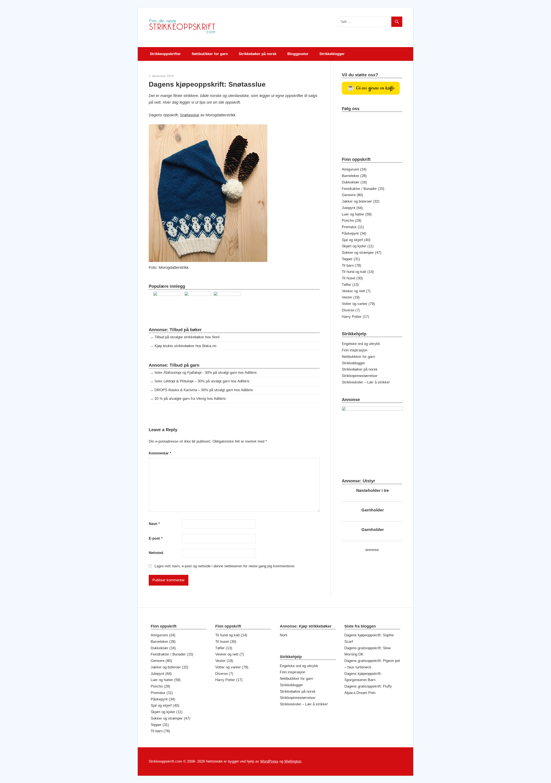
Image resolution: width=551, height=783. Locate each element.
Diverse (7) (351, 310)
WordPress (269, 761)
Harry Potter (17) (355, 317)
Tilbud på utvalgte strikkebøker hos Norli (187, 337)
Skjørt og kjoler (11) (358, 246)
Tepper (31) (351, 259)
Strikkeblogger (332, 54)
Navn (154, 524)
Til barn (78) (351, 265)
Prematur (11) (353, 227)
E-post (156, 538)
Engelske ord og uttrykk (361, 344)
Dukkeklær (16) (354, 182)
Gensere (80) (352, 195)
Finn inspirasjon (354, 350)
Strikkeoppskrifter (165, 54)
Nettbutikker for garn (210, 54)
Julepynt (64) (352, 208)
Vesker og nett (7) (356, 291)
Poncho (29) (351, 220)
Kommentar (160, 453)
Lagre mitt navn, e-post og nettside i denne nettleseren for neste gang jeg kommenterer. (225, 566)
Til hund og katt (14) (358, 272)
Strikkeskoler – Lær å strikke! (366, 382)
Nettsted (156, 553)
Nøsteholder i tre (372, 490)
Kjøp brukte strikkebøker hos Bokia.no (185, 346)
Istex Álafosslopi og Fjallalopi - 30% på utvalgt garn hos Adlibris (206, 373)
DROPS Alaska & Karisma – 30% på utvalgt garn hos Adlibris (204, 390)
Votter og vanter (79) (358, 304)
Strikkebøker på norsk (257, 54)
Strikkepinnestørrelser (360, 376)
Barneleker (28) (354, 176)
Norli (283, 635)
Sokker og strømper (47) (361, 253)
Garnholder (372, 510)
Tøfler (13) (350, 285)
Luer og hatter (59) (357, 214)
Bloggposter (297, 54)
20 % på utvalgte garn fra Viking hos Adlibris (190, 399)
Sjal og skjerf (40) (356, 240)
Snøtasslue (189, 115)
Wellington (292, 761)
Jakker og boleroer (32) (360, 201)
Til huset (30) (352, 278)
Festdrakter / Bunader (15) (363, 189)
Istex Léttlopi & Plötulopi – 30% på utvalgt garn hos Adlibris (202, 381)
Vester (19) (351, 297)
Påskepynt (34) (354, 233)
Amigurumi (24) (354, 169)
